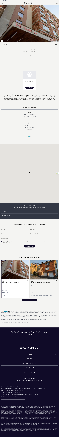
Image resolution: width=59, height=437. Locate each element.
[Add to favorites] (28, 281)
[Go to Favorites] (57, 0)
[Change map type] (57, 173)
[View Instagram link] (31, 372)
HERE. (38, 424)
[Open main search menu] (57, 3)
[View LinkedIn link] (34, 372)
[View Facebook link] (24, 372)
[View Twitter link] (28, 372)
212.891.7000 (16, 410)
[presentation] (29, 23)
